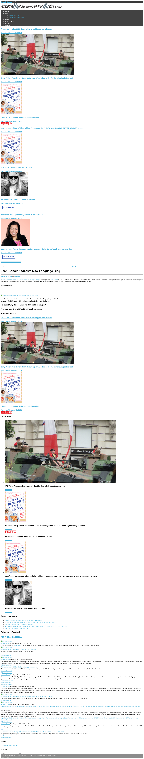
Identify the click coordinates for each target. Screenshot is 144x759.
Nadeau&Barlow (6, 276)
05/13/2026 (18, 121)
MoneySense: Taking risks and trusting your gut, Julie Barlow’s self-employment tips (36, 249)
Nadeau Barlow (11, 636)
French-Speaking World (8, 262)
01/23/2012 (17, 276)
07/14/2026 (18, 33)
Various (18, 262)
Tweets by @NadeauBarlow (9, 745)
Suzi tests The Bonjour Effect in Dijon (16, 167)
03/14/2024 (18, 253)
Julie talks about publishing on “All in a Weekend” (22, 215)
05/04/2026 (18, 132)
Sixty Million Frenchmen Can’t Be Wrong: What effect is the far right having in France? (37, 78)
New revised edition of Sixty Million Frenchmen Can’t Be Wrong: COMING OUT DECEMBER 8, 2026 (42, 128)
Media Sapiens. (52, 755)
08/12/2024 (18, 218)
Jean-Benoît (54, 280)
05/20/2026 (18, 82)
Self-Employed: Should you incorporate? (18, 199)
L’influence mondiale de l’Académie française (20, 117)
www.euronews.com (7, 681)
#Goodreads (17, 645)
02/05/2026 (18, 171)
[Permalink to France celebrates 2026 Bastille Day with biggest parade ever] (37, 74)
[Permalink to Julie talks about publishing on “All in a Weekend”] (15, 245)
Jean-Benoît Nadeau (8, 33)
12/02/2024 (18, 203)
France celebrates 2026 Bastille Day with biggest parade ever (26, 29)
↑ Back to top (5, 757)
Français (9, 2)
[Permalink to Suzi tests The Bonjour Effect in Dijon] (14, 195)
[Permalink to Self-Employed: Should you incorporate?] (9, 211)
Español (3, 2)
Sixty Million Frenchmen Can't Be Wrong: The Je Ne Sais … (19, 649)
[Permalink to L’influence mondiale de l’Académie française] (6, 124)
